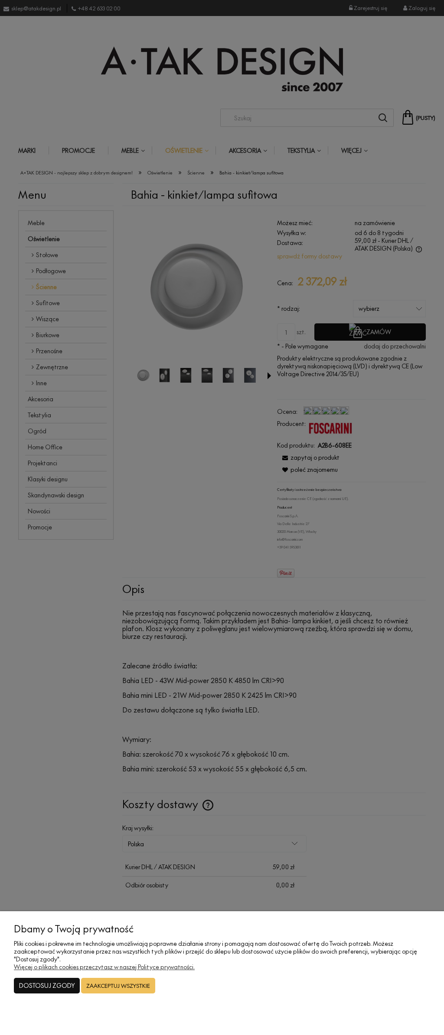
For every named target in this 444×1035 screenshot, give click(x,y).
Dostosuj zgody (47, 985)
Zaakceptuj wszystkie (118, 986)
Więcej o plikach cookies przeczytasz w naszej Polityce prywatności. (104, 967)
